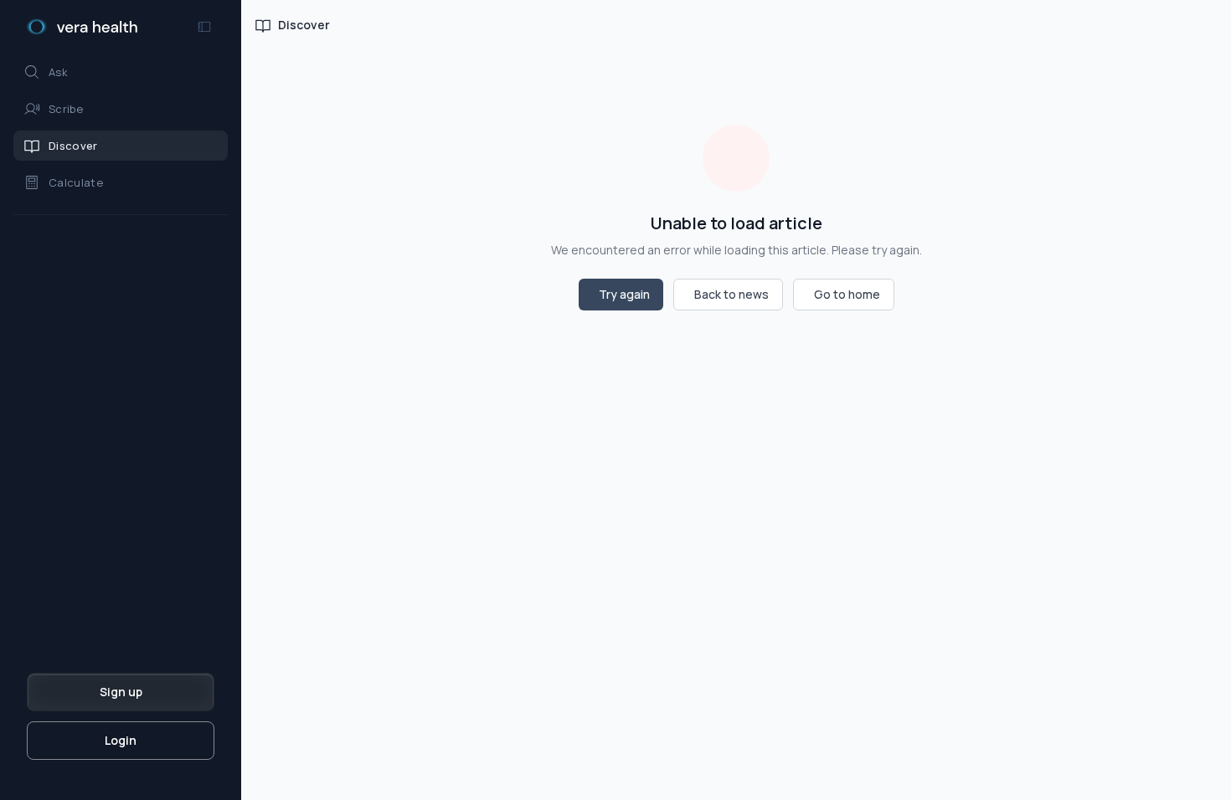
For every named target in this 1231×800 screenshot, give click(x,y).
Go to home (847, 294)
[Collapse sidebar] (204, 26)
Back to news (731, 294)
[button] (120, 72)
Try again (624, 294)
